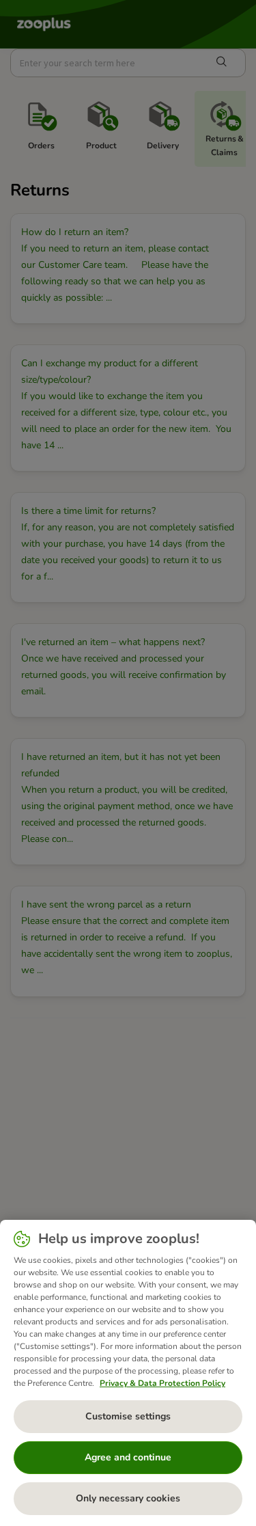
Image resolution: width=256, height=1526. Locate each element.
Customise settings (128, 1416)
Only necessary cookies (128, 1498)
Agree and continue (128, 1457)
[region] (128, 1373)
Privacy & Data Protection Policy (162, 1383)
